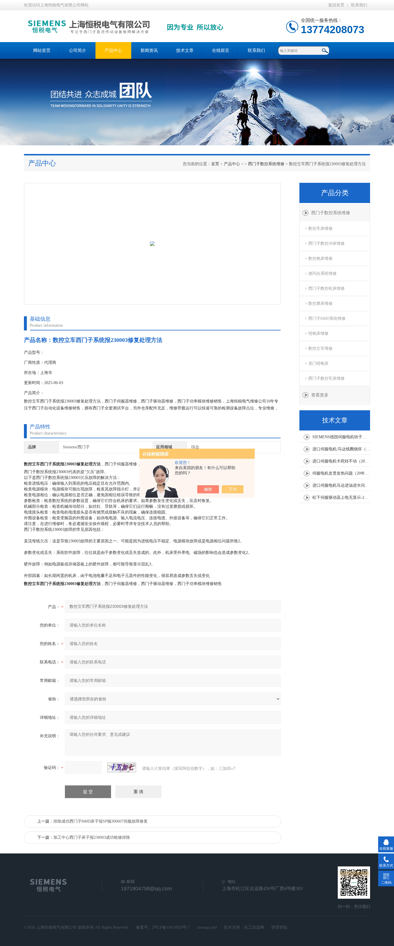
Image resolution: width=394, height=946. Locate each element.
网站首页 (41, 50)
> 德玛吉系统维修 (321, 273)
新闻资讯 (149, 50)
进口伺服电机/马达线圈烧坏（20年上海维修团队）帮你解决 (341, 449)
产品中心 (113, 50)
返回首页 (336, 5)
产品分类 (335, 193)
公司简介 (77, 50)
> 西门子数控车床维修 (325, 378)
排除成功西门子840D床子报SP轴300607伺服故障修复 (100, 821)
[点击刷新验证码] (121, 767)
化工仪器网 (254, 927)
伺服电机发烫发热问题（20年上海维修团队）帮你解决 (341, 473)
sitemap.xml (207, 927)
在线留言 (220, 50)
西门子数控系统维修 (266, 164)
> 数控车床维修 (319, 228)
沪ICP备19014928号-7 (171, 927)
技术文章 (185, 50)
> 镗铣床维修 (317, 333)
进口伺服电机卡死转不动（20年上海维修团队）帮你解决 (341, 461)
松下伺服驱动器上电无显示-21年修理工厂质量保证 (341, 497)
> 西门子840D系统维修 (325, 318)
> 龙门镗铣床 (317, 363)
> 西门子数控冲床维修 (325, 243)
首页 (215, 164)
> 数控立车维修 (319, 348)
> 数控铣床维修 (319, 258)
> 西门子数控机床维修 (325, 288)
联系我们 (359, 5)
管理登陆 (279, 927)
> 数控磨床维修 (319, 303)
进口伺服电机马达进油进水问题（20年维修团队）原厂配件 (341, 485)
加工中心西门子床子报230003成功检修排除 (91, 837)
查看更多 (320, 395)
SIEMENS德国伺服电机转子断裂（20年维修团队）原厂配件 (341, 437)
